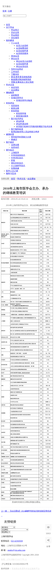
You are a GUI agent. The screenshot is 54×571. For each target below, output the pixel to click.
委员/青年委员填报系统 (21, 77)
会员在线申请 (22, 51)
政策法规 (15, 108)
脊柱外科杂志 (17, 163)
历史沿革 (15, 32)
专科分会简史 (17, 69)
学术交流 (10, 85)
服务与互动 (11, 173)
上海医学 (15, 153)
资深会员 (15, 56)
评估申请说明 (22, 124)
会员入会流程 (22, 45)
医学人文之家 (12, 171)
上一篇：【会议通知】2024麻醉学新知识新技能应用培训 (26, 511)
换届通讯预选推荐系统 (21, 79)
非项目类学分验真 (24, 100)
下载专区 (15, 74)
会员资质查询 (22, 53)
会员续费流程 (22, 48)
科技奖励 (15, 111)
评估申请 (20, 121)
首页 (8, 25)
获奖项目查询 (22, 116)
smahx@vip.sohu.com (16, 550)
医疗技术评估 (17, 119)
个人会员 (15, 43)
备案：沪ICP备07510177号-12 (14, 559)
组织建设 (10, 40)
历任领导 (15, 38)
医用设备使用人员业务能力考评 (25, 132)
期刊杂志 (10, 150)
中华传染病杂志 (18, 155)
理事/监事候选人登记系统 (22, 82)
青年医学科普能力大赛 (21, 137)
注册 (10, 11)
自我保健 (15, 168)
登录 (5, 11)
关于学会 (10, 27)
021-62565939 (17, 541)
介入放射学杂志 (18, 166)
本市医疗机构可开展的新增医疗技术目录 (34, 126)
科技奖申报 (21, 113)
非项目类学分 (17, 98)
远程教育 (15, 95)
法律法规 (15, 145)
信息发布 (15, 106)
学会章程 (15, 35)
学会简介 (15, 30)
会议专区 (15, 87)
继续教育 (10, 92)
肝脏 (13, 160)
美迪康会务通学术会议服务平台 (26, 569)
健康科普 (10, 134)
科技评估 (10, 103)
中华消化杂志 (17, 158)
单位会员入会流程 (24, 61)
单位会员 (15, 59)
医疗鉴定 (10, 142)
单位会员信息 (22, 66)
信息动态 (15, 147)
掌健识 (14, 139)
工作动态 (15, 72)
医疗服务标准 (17, 129)
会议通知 (15, 90)
